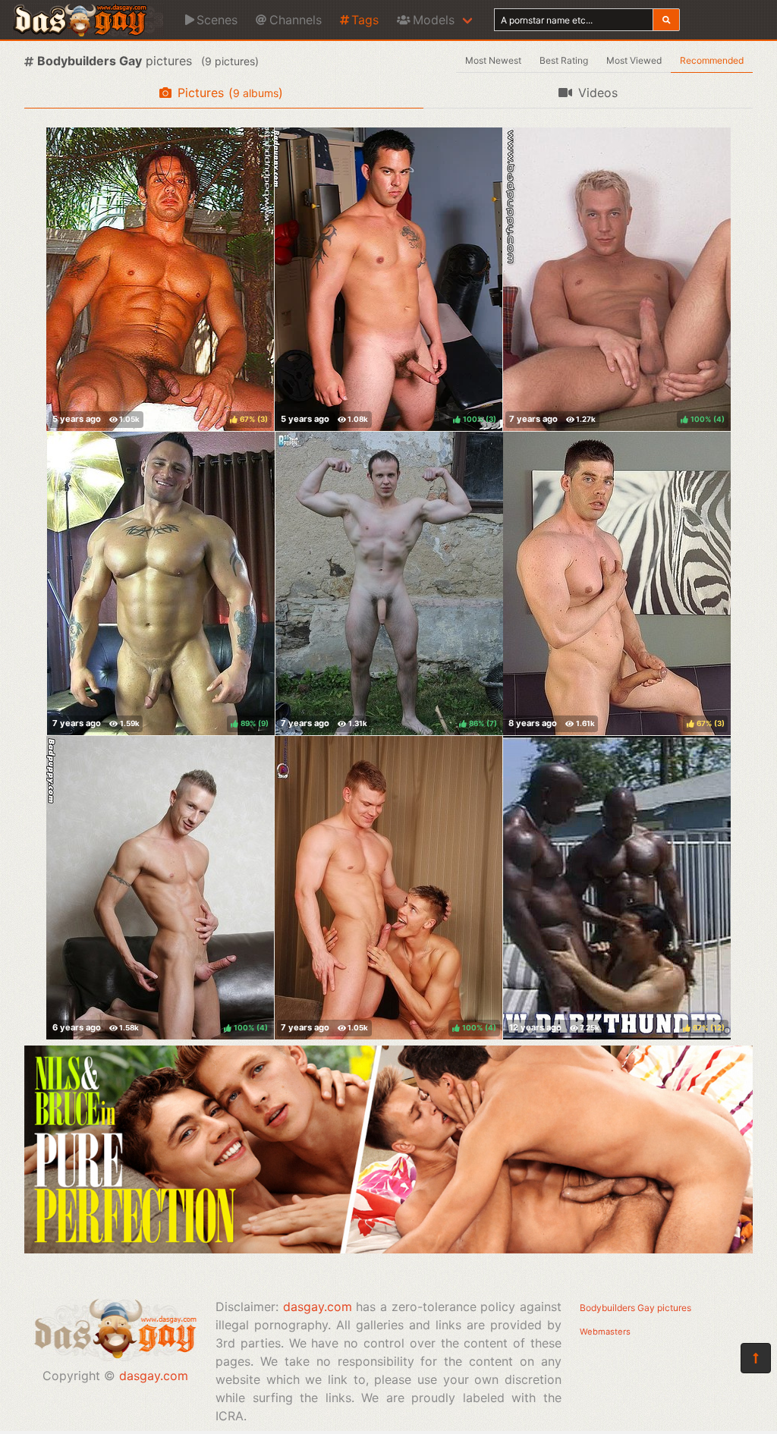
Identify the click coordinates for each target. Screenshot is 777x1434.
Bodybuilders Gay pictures (635, 1307)
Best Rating (563, 60)
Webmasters (605, 1331)
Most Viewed (634, 60)
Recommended (712, 60)
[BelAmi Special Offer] (388, 1248)
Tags (365, 19)
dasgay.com (153, 1375)
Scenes (217, 19)
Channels (295, 19)
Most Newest (493, 60)
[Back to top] (756, 1358)
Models (434, 19)
